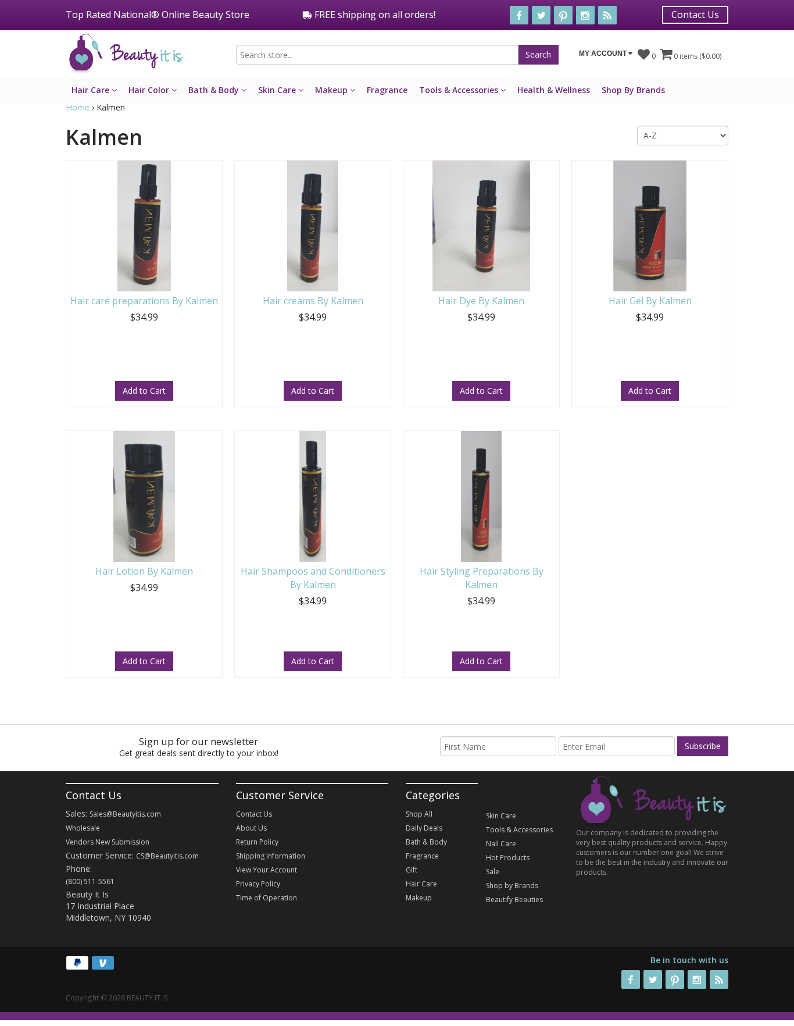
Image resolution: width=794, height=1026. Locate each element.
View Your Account (266, 870)
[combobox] (377, 55)
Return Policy (257, 842)
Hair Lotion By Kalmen (144, 571)
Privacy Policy (258, 884)
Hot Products (508, 858)
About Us (251, 828)
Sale (492, 872)
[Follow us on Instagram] (585, 15)
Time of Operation (266, 898)
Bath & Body (214, 89)
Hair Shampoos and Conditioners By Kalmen (313, 578)
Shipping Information (270, 856)
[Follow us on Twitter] (541, 15)
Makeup (332, 89)
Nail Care (501, 844)
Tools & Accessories (459, 89)
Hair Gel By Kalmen (650, 300)
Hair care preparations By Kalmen (144, 300)
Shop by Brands (512, 885)
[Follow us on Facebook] (519, 15)
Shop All (419, 814)
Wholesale (83, 828)
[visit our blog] (607, 15)
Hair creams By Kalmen (313, 300)
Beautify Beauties (514, 899)
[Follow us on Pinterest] (563, 15)
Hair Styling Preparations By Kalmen (481, 578)
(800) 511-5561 (90, 881)
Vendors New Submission (107, 842)
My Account (603, 53)
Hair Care (91, 89)
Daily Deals (424, 828)
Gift (411, 870)
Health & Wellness (553, 89)
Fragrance (387, 89)
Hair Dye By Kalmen (481, 300)
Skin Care (278, 89)
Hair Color (149, 89)
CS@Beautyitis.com (167, 856)
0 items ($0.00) (696, 56)
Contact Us (695, 14)
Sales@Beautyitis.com (125, 814)
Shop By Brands (633, 89)
